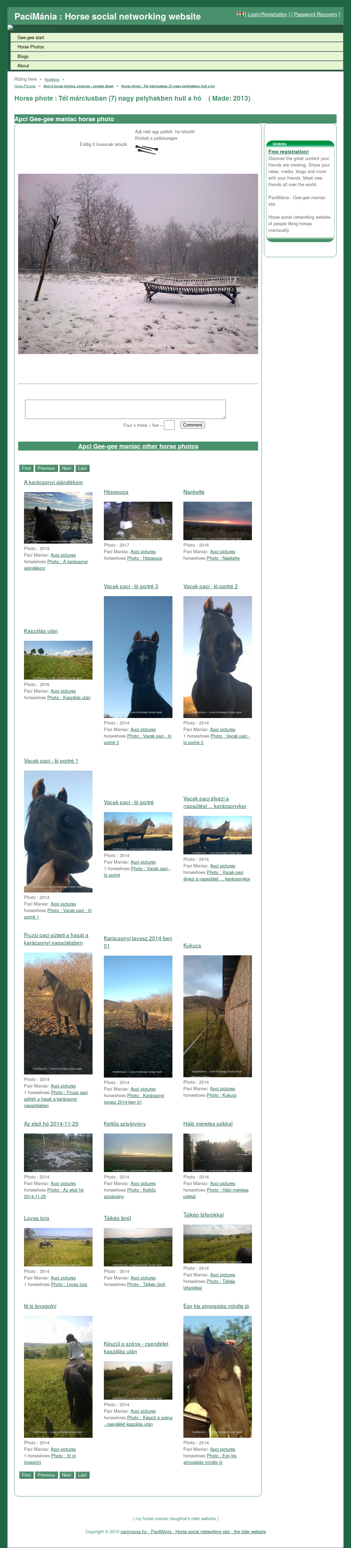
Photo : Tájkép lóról (146, 1284)
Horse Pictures (25, 86)
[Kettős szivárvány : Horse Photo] (138, 1170)
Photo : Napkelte (223, 558)
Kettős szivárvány (125, 1123)
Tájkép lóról (117, 1217)
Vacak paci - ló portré (129, 802)
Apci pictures (63, 554)
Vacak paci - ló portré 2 (210, 586)
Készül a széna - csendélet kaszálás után (136, 1347)
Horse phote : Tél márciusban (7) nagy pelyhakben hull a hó (168, 86)
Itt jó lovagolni (40, 1305)
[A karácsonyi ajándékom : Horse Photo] (58, 541)
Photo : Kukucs (222, 1095)
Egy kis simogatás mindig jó (216, 1305)
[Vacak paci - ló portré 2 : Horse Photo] (217, 716)
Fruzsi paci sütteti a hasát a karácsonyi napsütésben (56, 938)
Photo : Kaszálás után (68, 697)
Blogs (22, 56)
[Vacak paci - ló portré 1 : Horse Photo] (58, 890)
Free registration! (288, 151)
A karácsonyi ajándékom (53, 482)
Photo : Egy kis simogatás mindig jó (210, 1458)
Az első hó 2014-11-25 (51, 1123)
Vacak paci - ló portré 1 (51, 760)
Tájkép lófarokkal (203, 1214)
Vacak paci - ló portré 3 (131, 586)
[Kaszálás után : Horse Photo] (58, 677)
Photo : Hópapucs (144, 558)
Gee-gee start (30, 37)
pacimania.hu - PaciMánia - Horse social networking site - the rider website (193, 1531)
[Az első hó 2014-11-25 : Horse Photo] (58, 1170)
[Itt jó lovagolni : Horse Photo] (58, 1436)
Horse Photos (30, 46)
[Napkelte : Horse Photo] (217, 538)
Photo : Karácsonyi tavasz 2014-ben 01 (134, 1098)
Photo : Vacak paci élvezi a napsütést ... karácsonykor (216, 875)
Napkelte (194, 491)
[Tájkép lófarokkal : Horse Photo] (217, 1261)
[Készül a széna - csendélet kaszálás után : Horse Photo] (138, 1398)
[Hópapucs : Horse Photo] (138, 538)
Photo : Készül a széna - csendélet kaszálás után (138, 1420)
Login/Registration (267, 14)
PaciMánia (52, 79)
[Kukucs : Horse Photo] (217, 1075)
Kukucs (192, 945)
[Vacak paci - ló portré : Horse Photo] (138, 848)
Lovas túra (36, 1217)
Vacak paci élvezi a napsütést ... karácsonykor (214, 801)
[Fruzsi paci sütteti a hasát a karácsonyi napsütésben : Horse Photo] (58, 1072)
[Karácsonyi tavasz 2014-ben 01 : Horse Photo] (138, 1075)
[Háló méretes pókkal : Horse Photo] (217, 1170)
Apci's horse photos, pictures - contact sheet (78, 86)
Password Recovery (315, 14)
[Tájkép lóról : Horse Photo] (138, 1264)
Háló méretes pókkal (207, 1123)
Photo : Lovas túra (69, 1284)
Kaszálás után (41, 630)
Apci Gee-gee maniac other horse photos (138, 446)
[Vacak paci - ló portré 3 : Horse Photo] (138, 716)
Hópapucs (116, 491)
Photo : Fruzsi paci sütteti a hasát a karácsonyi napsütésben (56, 1098)
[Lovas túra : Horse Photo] (58, 1264)
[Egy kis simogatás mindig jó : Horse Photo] (217, 1436)
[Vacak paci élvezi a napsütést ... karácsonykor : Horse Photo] (217, 852)
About (23, 65)
